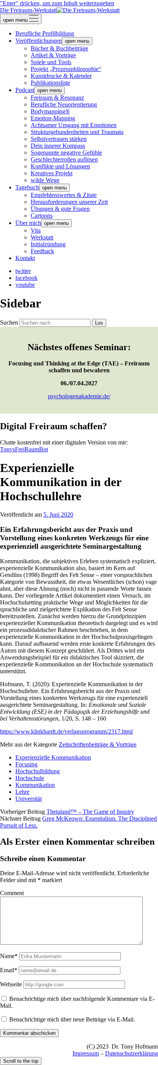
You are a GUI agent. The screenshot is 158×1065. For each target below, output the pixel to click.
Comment (12, 893)
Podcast (24, 90)
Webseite (11, 984)
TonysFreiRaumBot (24, 449)
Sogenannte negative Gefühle (66, 152)
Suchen (9, 322)
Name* (9, 956)
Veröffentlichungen (38, 40)
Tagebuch (27, 187)
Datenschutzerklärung (131, 1053)
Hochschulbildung (37, 771)
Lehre (22, 792)
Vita (36, 230)
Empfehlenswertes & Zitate (64, 195)
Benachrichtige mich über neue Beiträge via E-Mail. (72, 1019)
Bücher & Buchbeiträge (59, 48)
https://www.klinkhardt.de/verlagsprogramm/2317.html (66, 731)
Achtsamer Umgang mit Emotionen (74, 125)
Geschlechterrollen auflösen (64, 159)
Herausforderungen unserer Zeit (69, 202)
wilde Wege (45, 180)
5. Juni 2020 (58, 514)
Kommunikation (35, 785)
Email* (8, 970)
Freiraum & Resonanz (57, 97)
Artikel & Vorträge (53, 55)
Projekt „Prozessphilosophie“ (66, 69)
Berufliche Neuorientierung (64, 104)
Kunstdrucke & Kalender (61, 76)
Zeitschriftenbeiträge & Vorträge (98, 744)
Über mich (28, 223)
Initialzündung (48, 244)
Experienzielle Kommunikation (53, 757)
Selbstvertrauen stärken (59, 139)
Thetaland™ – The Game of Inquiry (90, 811)
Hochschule (29, 778)
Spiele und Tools (51, 62)
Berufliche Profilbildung (44, 33)
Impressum (85, 1053)
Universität (28, 798)
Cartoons (42, 215)
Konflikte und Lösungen (60, 166)
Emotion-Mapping (53, 118)
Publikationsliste (50, 82)
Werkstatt (42, 237)
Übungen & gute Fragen (60, 208)
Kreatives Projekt (51, 173)
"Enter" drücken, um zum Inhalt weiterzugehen (57, 3)
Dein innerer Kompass (58, 145)
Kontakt (25, 258)
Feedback (42, 251)
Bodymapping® (50, 111)
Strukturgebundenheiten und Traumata (77, 132)
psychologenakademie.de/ (79, 396)
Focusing (26, 764)
